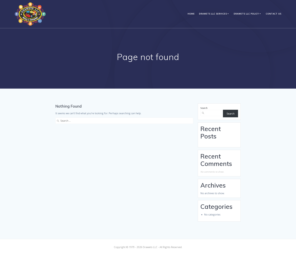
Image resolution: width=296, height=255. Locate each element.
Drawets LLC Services (213, 13)
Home (191, 13)
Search (204, 107)
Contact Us (273, 13)
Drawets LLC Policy (246, 13)
